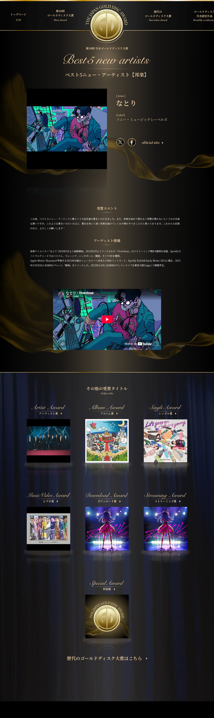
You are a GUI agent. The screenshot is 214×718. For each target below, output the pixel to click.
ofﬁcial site (151, 142)
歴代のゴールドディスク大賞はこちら (104, 658)
